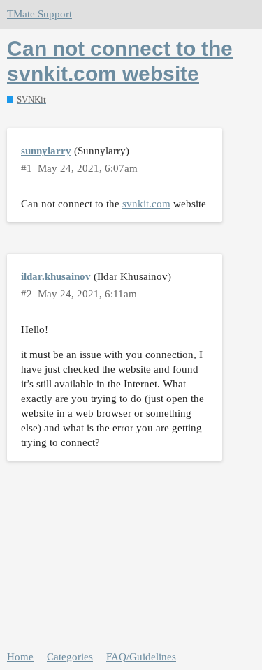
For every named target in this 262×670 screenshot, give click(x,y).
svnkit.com (146, 203)
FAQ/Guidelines (141, 656)
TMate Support (39, 14)
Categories (70, 656)
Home (20, 656)
